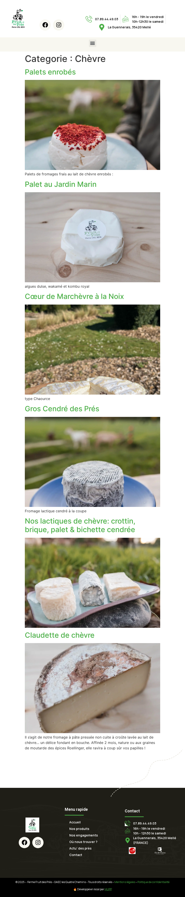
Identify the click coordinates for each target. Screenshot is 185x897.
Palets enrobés (50, 72)
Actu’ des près (80, 848)
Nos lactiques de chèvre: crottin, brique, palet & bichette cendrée (80, 525)
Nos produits (79, 829)
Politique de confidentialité (153, 882)
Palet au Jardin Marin (61, 184)
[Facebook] (45, 25)
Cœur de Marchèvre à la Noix (74, 296)
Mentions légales (124, 882)
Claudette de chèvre (60, 635)
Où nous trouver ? (83, 842)
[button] (92, 43)
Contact (75, 855)
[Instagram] (58, 25)
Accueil (75, 822)
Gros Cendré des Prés (62, 408)
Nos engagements (83, 835)
